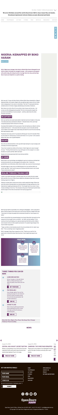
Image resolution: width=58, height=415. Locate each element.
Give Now (30, 380)
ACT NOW (18, 20)
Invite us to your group (47, 10)
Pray (32, 20)
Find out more (9, 356)
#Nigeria (12, 320)
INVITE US (38, 20)
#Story (28, 320)
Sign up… (12, 314)
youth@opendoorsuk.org (47, 407)
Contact (39, 10)
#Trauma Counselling (11, 321)
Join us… (12, 301)
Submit (9, 386)
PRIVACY (45, 372)
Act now (30, 372)
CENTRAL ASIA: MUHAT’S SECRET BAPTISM (14, 346)
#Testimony (4, 321)
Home (2, 20)
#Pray (16, 320)
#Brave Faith (4, 320)
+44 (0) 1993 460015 (36, 407)
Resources (31, 378)
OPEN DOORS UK (47, 367)
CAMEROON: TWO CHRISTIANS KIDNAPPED (40, 346)
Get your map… (14, 287)
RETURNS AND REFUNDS (48, 374)
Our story (34, 10)
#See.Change (24, 320)
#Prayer (19, 320)
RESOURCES (46, 20)
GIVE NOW (54, 20)
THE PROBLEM (10, 20)
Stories (30, 374)
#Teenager (32, 320)
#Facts (9, 320)
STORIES (26, 20)
